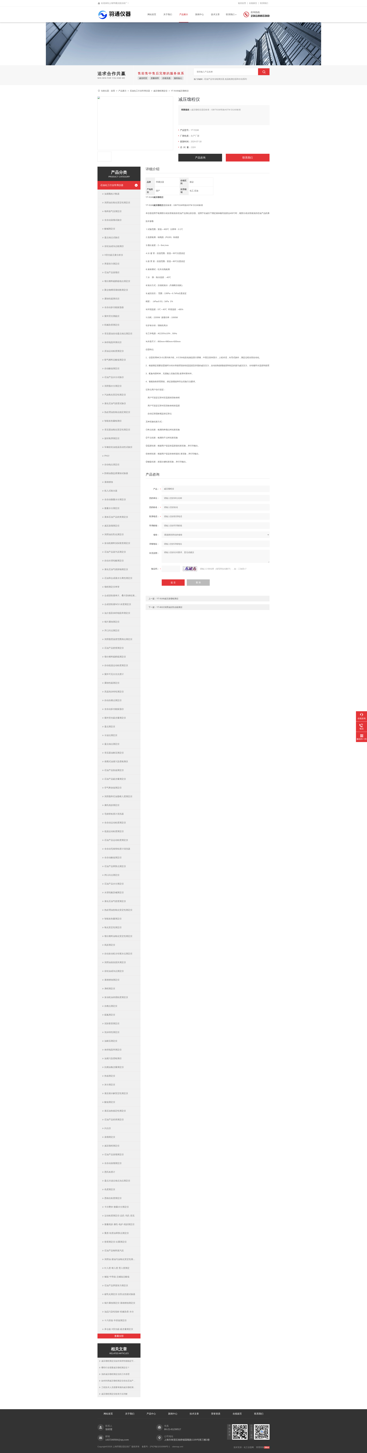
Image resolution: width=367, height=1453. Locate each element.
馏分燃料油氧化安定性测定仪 (118, 936)
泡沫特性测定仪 (111, 1032)
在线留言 (253, 3)
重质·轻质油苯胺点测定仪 (116, 1233)
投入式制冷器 (110, 490)
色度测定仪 (109, 1189)
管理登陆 (260, 1447)
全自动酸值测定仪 (113, 857)
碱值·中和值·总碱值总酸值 (116, 1276)
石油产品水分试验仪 (114, 377)
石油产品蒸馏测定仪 (114, 1154)
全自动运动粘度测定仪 (115, 822)
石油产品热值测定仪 (114, 770)
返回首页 (242, 3)
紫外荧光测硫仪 (111, 316)
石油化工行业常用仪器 (140, 91)
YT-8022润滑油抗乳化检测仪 (169, 607)
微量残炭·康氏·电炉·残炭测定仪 (119, 1224)
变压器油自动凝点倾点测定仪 (118, 333)
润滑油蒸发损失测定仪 (115, 962)
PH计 (107, 456)
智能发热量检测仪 (113, 421)
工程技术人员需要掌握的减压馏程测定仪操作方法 (120, 1387)
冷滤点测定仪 (110, 735)
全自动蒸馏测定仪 (113, 1163)
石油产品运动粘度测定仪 (116, 840)
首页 (113, 91)
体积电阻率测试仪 (113, 342)
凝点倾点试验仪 (111, 237)
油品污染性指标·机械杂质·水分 (119, 1311)
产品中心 (151, 1413)
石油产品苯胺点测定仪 (115, 866)
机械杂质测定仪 (111, 325)
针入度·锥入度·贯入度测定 (116, 1268)
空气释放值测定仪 (113, 787)
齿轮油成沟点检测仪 (114, 246)
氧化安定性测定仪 (113, 927)
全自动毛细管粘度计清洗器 (117, 849)
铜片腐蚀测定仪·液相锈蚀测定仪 (119, 1303)
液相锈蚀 (108, 482)
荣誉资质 (215, 1413)
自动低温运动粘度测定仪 (116, 665)
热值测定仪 (109, 1076)
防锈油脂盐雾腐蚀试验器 (116, 473)
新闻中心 (199, 14)
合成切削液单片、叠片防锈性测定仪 (121, 595)
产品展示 (183, 14)
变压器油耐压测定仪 (114, 752)
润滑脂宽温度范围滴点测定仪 (118, 639)
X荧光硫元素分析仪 (113, 255)
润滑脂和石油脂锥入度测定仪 (118, 796)
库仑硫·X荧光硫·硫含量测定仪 (118, 1329)
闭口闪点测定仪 (111, 875)
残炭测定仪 (109, 945)
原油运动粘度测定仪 (114, 351)
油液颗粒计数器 (111, 194)
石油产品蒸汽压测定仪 (115, 552)
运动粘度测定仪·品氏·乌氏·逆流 (119, 1215)
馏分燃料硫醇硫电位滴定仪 (117, 281)
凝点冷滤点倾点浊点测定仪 (117, 1180)
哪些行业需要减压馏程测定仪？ (115, 1367)
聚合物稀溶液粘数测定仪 (116, 290)
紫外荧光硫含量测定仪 (115, 718)
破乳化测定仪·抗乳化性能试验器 (119, 1294)
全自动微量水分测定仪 (115, 499)
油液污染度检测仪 (113, 1058)
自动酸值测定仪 (111, 368)
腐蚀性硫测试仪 (111, 298)
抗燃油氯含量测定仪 (114, 1067)
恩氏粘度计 (109, 1172)
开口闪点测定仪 (111, 630)
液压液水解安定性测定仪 (116, 1093)
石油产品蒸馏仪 (111, 272)
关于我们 (167, 14)
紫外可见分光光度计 (114, 674)
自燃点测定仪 (110, 1006)
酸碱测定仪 (109, 228)
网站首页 (152, 14)
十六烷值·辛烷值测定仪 (115, 1320)
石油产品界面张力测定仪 (116, 1285)
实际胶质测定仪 (111, 1023)
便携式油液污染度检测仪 (116, 761)
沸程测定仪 (109, 988)
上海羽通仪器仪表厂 (118, 3)
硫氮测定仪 (109, 1014)
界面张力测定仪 (111, 263)
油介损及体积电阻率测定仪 (117, 613)
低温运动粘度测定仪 (114, 831)
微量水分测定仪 (111, 508)
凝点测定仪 (109, 726)
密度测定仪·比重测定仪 (115, 1242)
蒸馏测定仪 (109, 1137)
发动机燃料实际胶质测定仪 (117, 543)
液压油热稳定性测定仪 (115, 1111)
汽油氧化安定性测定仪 (115, 394)
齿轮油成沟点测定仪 (114, 971)
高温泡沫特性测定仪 (114, 691)
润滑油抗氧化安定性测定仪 (117, 202)
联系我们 (264, 3)
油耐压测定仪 (110, 1041)
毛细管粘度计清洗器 (114, 814)
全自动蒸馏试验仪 (113, 220)
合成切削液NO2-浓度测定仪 (117, 604)
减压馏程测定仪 (160, 91)
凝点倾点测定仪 (111, 744)
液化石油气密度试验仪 (115, 403)
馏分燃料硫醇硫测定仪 (115, 656)
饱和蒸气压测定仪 (113, 211)
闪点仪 (107, 1128)
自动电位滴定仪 (111, 464)
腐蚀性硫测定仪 (111, 683)
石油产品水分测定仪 (114, 883)
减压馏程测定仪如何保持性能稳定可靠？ (119, 1361)
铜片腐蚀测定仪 (111, 621)
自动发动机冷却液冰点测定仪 (118, 953)
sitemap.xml (177, 1446)
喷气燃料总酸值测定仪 (115, 359)
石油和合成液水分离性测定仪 (118, 578)
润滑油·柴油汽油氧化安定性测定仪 (120, 1259)
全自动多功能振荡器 (114, 307)
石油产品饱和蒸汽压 (114, 1250)
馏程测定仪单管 (111, 587)
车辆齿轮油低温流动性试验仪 (118, 447)
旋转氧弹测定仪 (111, 438)
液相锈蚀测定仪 (111, 980)
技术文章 (215, 14)
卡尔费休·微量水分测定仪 (116, 1207)
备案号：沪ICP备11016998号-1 (156, 1446)
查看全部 (119, 1336)
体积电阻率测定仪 (113, 1049)
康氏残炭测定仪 (111, 805)
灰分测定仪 (109, 1084)
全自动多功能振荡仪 (114, 709)
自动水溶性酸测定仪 (114, 560)
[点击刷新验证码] (190, 568)
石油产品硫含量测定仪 (115, 779)
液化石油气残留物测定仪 (116, 569)
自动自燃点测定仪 (113, 700)
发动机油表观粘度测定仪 (116, 997)
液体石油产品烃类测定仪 (116, 517)
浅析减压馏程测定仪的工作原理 (115, 1374)
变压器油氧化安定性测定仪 (117, 429)
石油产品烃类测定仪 (114, 1119)
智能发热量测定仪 (113, 918)
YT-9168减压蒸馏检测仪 (167, 598)
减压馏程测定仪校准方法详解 (114, 1394)
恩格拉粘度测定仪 (113, 1198)
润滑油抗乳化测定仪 (114, 534)
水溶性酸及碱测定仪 (114, 892)
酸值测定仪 (109, 1102)
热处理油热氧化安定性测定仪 (118, 910)
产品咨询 (200, 157)
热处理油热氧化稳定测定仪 (117, 412)
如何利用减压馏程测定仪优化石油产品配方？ (120, 1381)
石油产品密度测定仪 (114, 648)
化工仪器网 (249, 1447)
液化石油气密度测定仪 (115, 901)
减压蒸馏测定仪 (111, 525)
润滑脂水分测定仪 (113, 386)
